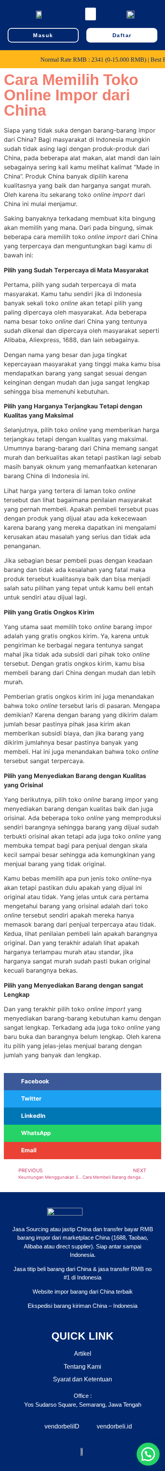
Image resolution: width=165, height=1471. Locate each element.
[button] (90, 14)
